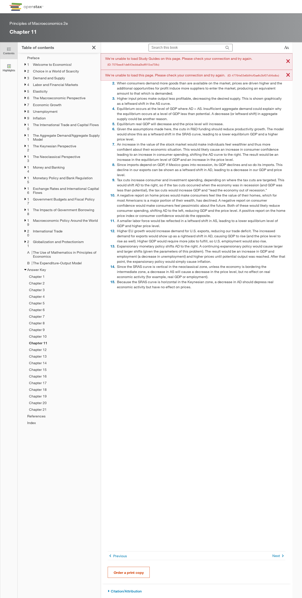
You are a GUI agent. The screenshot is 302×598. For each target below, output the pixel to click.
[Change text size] (286, 47)
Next (276, 555)
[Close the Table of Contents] (94, 47)
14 (112, 266)
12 (112, 231)
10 (112, 195)
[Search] (227, 48)
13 (112, 246)
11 (112, 220)
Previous (120, 556)
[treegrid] (59, 240)
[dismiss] (288, 61)
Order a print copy (129, 572)
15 (112, 282)
